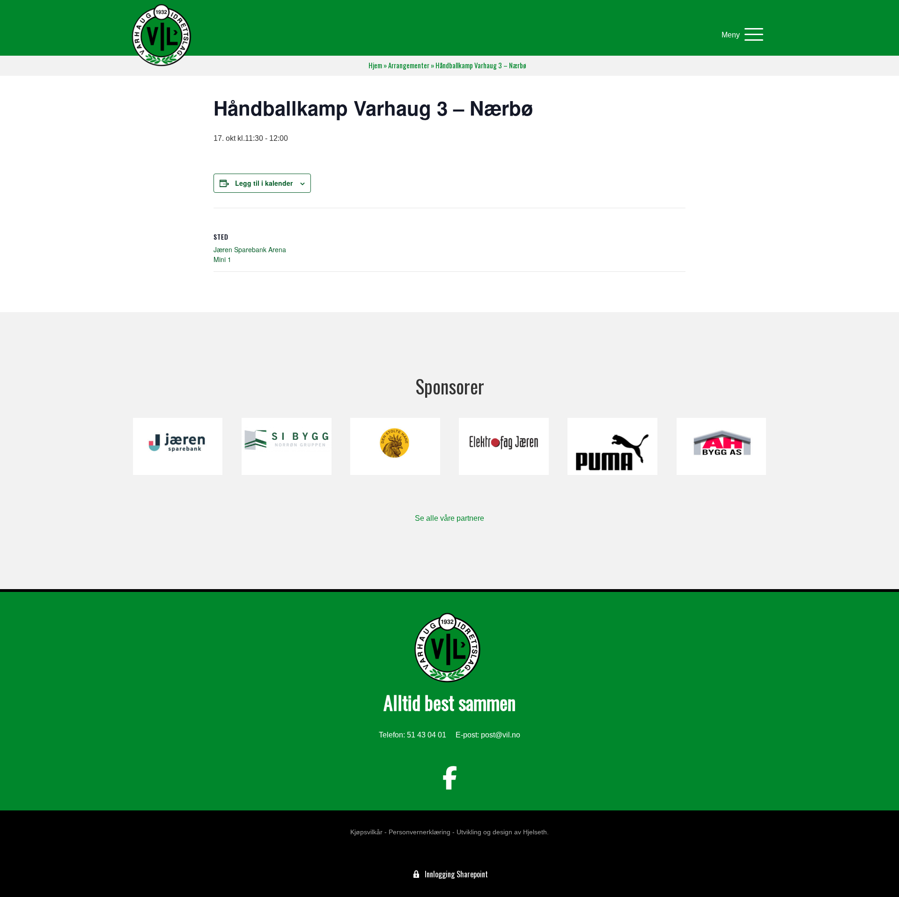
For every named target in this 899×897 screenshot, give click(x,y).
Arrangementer (408, 65)
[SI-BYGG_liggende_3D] (286, 446)
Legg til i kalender (264, 183)
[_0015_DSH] (395, 446)
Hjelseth (535, 832)
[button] (740, 34)
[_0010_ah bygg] (721, 446)
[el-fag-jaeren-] (503, 446)
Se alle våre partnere (449, 518)
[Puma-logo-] (612, 446)
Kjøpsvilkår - (368, 832)
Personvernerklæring (419, 832)
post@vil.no (500, 735)
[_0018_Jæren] (177, 446)
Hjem (375, 65)
